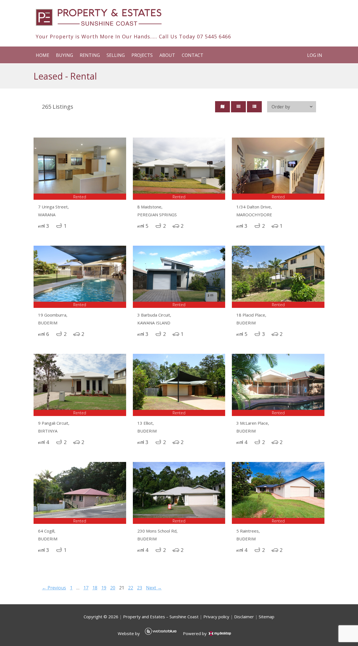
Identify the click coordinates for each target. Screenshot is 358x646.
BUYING (64, 55)
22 (130, 588)
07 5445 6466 (214, 36)
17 (85, 588)
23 (139, 588)
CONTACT (192, 55)
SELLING (116, 55)
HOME (42, 55)
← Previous (54, 588)
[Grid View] (238, 106)
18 (94, 588)
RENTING (90, 55)
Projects (142, 55)
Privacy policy (216, 616)
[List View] (254, 106)
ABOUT (167, 55)
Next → (154, 588)
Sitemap (266, 616)
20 (112, 588)
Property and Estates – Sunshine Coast (161, 616)
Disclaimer (244, 616)
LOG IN (314, 55)
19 (103, 588)
